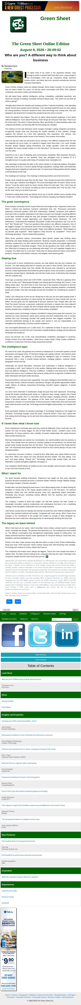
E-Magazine (35, 614)
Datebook (23, 614)
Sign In (75, 610)
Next (18, 601)
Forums (13, 614)
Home (4, 614)
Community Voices (39, 997)
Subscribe (6, 610)
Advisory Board (67, 997)
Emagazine (23, 995)
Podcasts (10, 997)
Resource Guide (49, 614)
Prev (9, 601)
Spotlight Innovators (9, 619)
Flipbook (32, 995)
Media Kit (23, 619)
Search (75, 619)
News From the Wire (45, 995)
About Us (34, 619)
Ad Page (62, 614)
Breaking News (60, 995)
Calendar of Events (23, 997)
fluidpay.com (41, 587)
